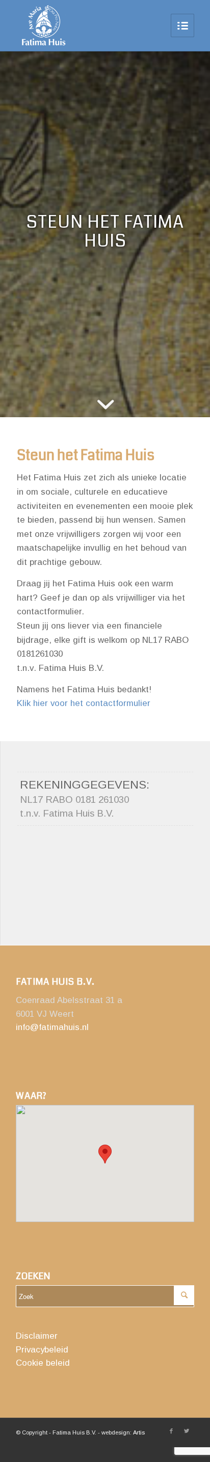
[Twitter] (186, 1431)
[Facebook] (171, 1431)
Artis (139, 1432)
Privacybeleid (42, 1350)
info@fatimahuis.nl (52, 1027)
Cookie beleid (43, 1363)
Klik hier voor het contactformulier (83, 703)
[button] (105, 1154)
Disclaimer (37, 1336)
